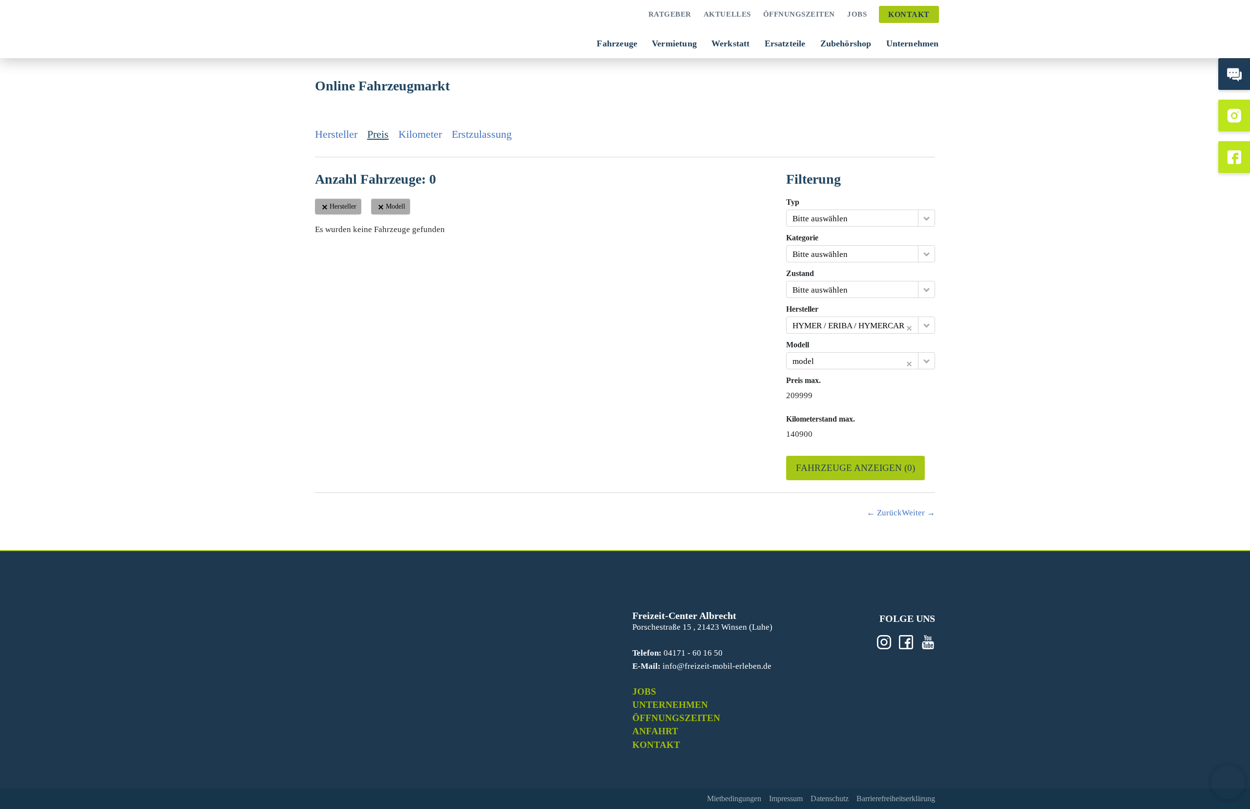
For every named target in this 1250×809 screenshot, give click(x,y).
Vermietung (674, 43)
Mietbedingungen (734, 798)
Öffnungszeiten (799, 14)
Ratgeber (669, 14)
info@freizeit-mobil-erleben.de (717, 666)
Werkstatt (730, 43)
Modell (797, 345)
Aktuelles (727, 14)
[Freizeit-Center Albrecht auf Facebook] (1234, 157)
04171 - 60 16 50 (693, 653)
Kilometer (420, 134)
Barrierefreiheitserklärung (895, 798)
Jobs (857, 14)
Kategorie (802, 238)
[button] (1228, 782)
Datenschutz (830, 798)
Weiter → (918, 512)
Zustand (800, 273)
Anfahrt (655, 731)
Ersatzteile (785, 43)
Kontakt (908, 14)
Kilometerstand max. (820, 419)
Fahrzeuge (617, 43)
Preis (378, 134)
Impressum (786, 798)
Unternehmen (912, 43)
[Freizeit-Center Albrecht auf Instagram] (1234, 115)
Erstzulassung (482, 134)
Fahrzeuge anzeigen (855, 468)
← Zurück (884, 512)
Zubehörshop (846, 43)
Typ (792, 202)
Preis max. (803, 380)
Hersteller (336, 134)
